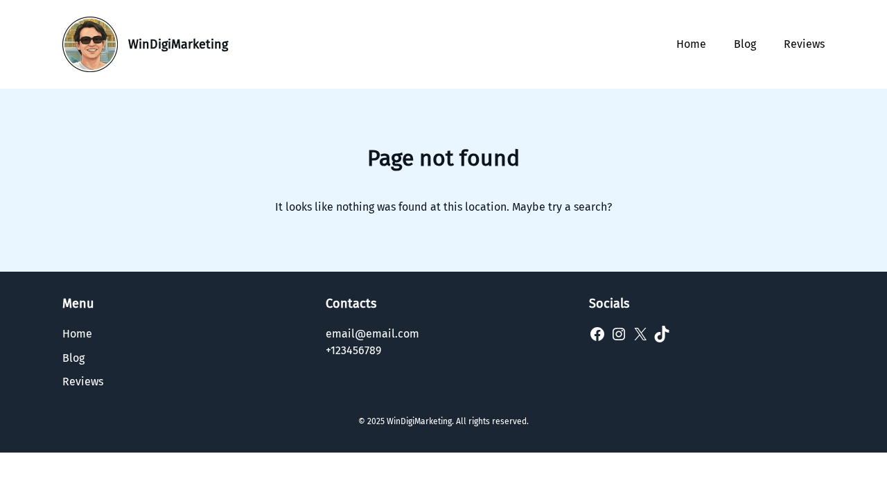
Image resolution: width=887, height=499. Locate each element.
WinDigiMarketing (178, 44)
